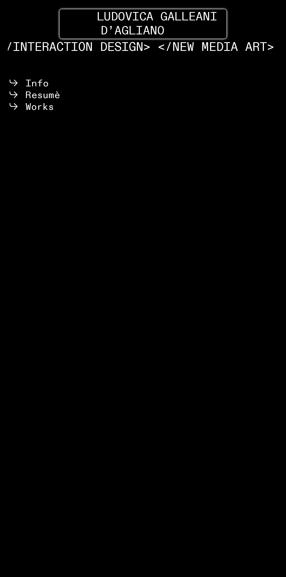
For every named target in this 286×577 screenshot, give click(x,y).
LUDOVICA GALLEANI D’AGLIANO (143, 24)
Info (34, 83)
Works (37, 106)
